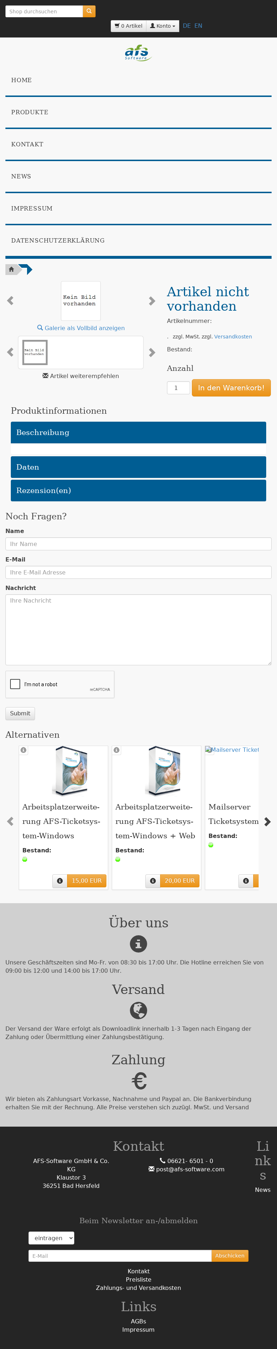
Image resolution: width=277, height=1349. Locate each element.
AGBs (138, 1321)
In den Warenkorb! (231, 387)
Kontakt (27, 144)
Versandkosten (233, 337)
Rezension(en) (43, 490)
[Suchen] (89, 11)
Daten (27, 467)
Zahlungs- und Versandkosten (138, 1287)
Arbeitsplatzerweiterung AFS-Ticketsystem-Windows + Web (155, 821)
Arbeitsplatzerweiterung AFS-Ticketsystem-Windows (61, 821)
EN (198, 25)
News (21, 176)
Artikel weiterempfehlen (84, 376)
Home (21, 80)
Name (14, 531)
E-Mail (15, 559)
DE (187, 25)
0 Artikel (131, 26)
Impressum (32, 208)
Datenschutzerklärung (58, 240)
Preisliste (138, 1279)
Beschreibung (42, 432)
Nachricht (20, 588)
